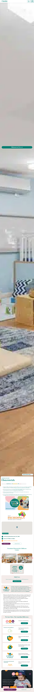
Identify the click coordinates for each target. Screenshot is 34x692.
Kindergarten (20, 687)
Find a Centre (32, 1)
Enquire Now (17, 543)
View (20, 483)
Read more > (28, 591)
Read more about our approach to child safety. (22, 487)
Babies (6, 687)
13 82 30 (28, 1)
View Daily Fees (17, 581)
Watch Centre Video (26, 474)
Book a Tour (6, 543)
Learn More (24, 623)
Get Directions (6, 533)
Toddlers (13, 687)
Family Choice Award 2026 (17, 489)
